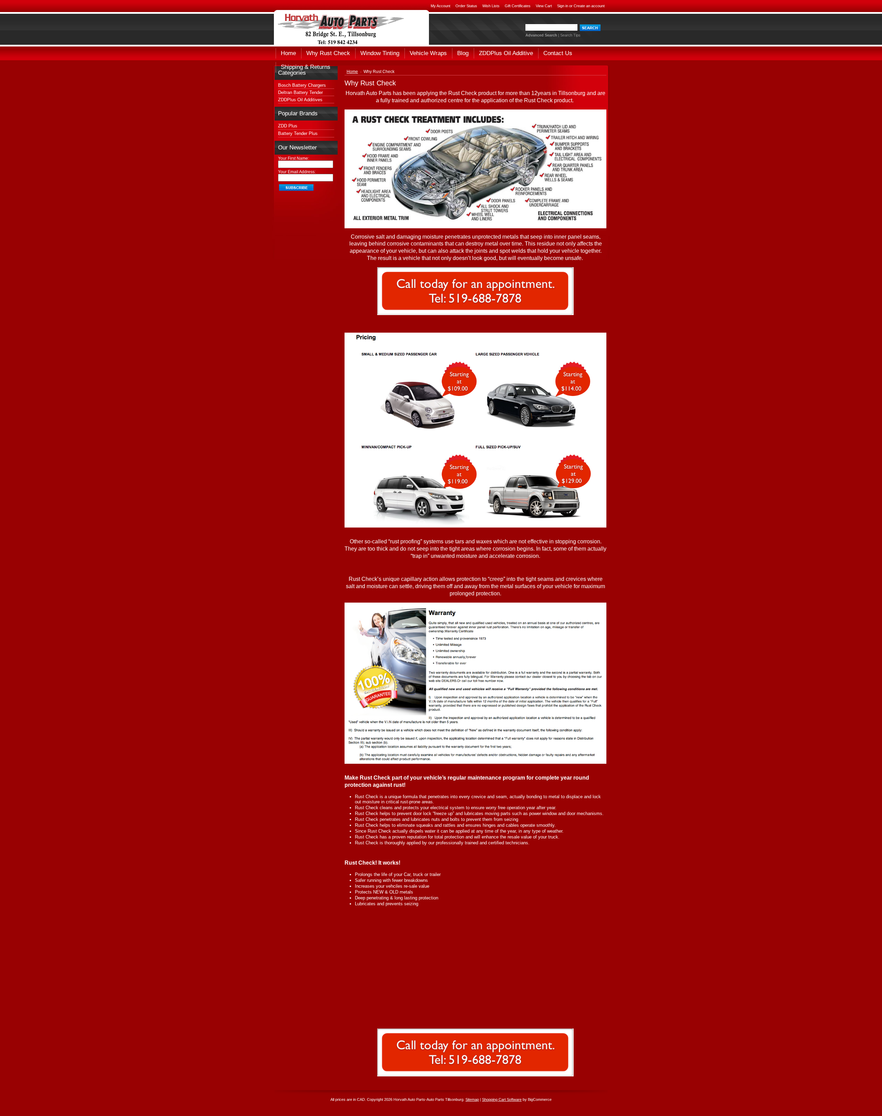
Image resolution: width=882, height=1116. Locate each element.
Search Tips (570, 35)
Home (352, 72)
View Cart (544, 6)
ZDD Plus (287, 125)
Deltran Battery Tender (300, 92)
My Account (440, 6)
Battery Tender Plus (298, 133)
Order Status (466, 6)
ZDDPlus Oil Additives (300, 99)
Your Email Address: (297, 172)
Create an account (589, 6)
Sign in (562, 6)
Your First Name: (293, 158)
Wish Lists (491, 6)
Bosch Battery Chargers (302, 85)
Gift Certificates (518, 6)
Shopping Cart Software (502, 1099)
